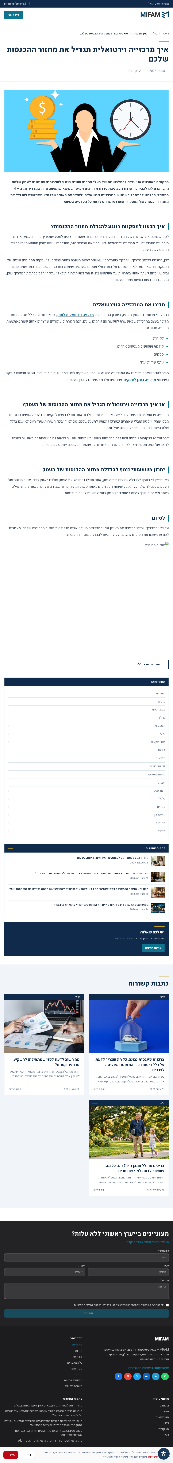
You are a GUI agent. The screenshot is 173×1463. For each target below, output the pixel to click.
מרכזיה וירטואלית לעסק (75, 315)
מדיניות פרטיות (73, 1380)
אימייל (81, 1265)
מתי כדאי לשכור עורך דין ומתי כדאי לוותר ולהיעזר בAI (50, 1441)
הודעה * (165, 1280)
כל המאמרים (74, 1362)
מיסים (165, 1411)
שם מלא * (163, 1251)
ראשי (166, 34)
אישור (11, 1454)
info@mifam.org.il (15, 3)
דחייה (27, 1454)
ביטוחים (164, 1405)
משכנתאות (162, 1417)
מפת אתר (76, 1368)
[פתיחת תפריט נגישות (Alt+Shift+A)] (164, 1454)
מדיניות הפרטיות (158, 1457)
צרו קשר (13, 15)
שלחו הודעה (153, 948)
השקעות (163, 1429)
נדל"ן (166, 1423)
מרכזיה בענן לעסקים (140, 379)
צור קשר (77, 1357)
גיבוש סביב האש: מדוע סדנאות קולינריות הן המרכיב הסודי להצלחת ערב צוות (48, 1433)
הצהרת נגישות (73, 1386)
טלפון (166, 1265)
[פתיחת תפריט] (81, 15)
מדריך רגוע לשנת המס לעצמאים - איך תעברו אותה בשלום (48, 1406)
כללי (155, 34)
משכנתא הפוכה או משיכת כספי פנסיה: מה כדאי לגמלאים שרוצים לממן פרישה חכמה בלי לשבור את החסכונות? (43, 1423)
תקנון (79, 1374)
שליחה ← (86, 1313)
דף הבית (77, 1345)
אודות (78, 1351)
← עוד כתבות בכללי (150, 664)
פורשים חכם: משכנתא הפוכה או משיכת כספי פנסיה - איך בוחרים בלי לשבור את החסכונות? (43, 1413)
